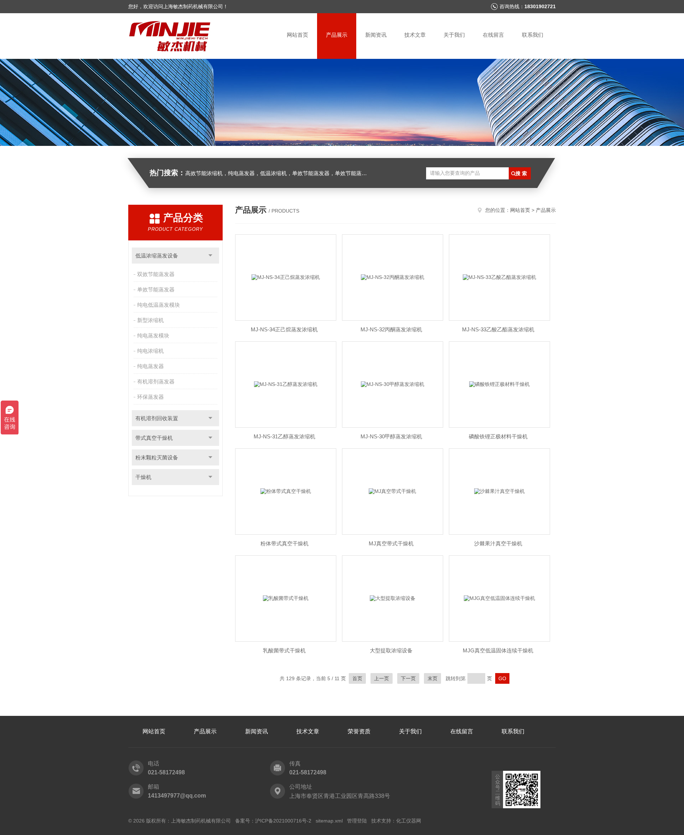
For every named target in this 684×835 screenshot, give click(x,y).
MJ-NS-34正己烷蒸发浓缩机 (284, 329)
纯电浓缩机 (150, 351)
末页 (432, 678)
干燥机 (143, 477)
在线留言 (493, 35)
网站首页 (297, 35)
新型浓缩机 (150, 320)
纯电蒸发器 (150, 366)
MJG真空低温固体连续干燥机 (498, 650)
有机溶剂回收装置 (156, 418)
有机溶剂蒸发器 (156, 381)
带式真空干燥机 (154, 438)
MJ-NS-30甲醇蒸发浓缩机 (391, 436)
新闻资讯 (376, 35)
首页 (357, 678)
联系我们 (532, 35)
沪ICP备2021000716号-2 (283, 821)
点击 (210, 256)
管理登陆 (357, 821)
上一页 (381, 678)
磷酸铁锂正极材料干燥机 (498, 436)
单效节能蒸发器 (156, 289)
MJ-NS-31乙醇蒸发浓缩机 (284, 436)
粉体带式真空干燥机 (284, 543)
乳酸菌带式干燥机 (284, 650)
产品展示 (336, 35)
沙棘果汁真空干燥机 (498, 543)
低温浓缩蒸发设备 (156, 256)
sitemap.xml (329, 821)
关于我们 (454, 35)
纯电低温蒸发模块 (158, 305)
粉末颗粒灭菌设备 (156, 457)
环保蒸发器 (150, 397)
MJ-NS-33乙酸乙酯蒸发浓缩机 (498, 329)
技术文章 (415, 35)
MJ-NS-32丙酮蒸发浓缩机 (391, 329)
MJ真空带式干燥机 (391, 543)
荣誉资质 (359, 731)
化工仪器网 (408, 821)
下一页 (408, 678)
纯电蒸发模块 (153, 335)
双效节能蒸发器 (156, 274)
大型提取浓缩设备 (391, 650)
